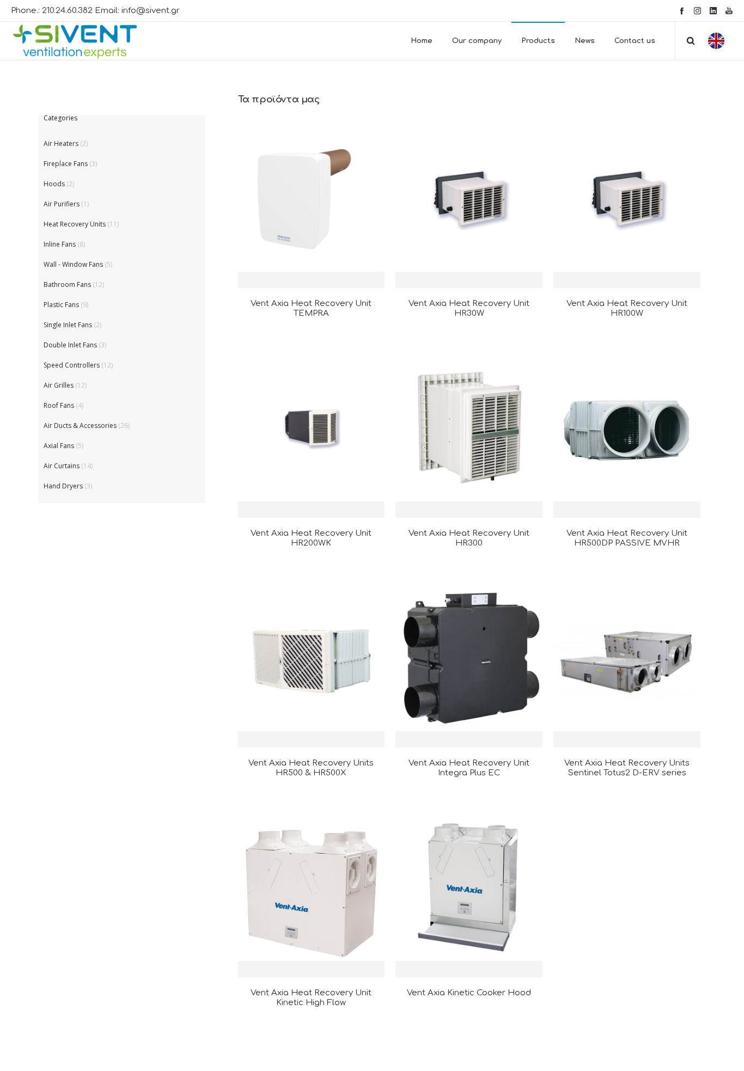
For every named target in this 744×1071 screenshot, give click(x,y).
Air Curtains (62, 465)
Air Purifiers (62, 204)
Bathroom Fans (67, 284)
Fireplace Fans (66, 163)
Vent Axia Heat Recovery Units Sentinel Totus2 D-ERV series (627, 768)
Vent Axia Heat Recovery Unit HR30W (468, 308)
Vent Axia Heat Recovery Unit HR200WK (311, 538)
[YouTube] (729, 11)
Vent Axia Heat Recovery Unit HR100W (626, 308)
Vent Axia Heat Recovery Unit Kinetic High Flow (311, 997)
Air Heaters (61, 143)
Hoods (54, 183)
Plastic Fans (61, 304)
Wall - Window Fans (73, 264)
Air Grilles (59, 385)
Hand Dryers (63, 486)
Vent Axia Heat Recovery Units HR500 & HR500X (311, 768)
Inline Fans (60, 244)
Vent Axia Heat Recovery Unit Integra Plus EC (468, 768)
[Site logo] (84, 41)
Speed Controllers (72, 365)
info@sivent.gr (150, 10)
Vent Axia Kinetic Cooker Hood (469, 992)
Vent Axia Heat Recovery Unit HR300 (468, 538)
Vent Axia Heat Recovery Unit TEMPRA (311, 308)
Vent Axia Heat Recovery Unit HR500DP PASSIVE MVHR (626, 538)
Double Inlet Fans (70, 345)
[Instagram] (697, 11)
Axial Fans (59, 445)
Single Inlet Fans (68, 324)
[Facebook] (682, 11)
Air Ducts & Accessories (80, 425)
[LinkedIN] (713, 11)
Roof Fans (59, 405)
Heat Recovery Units (75, 224)
